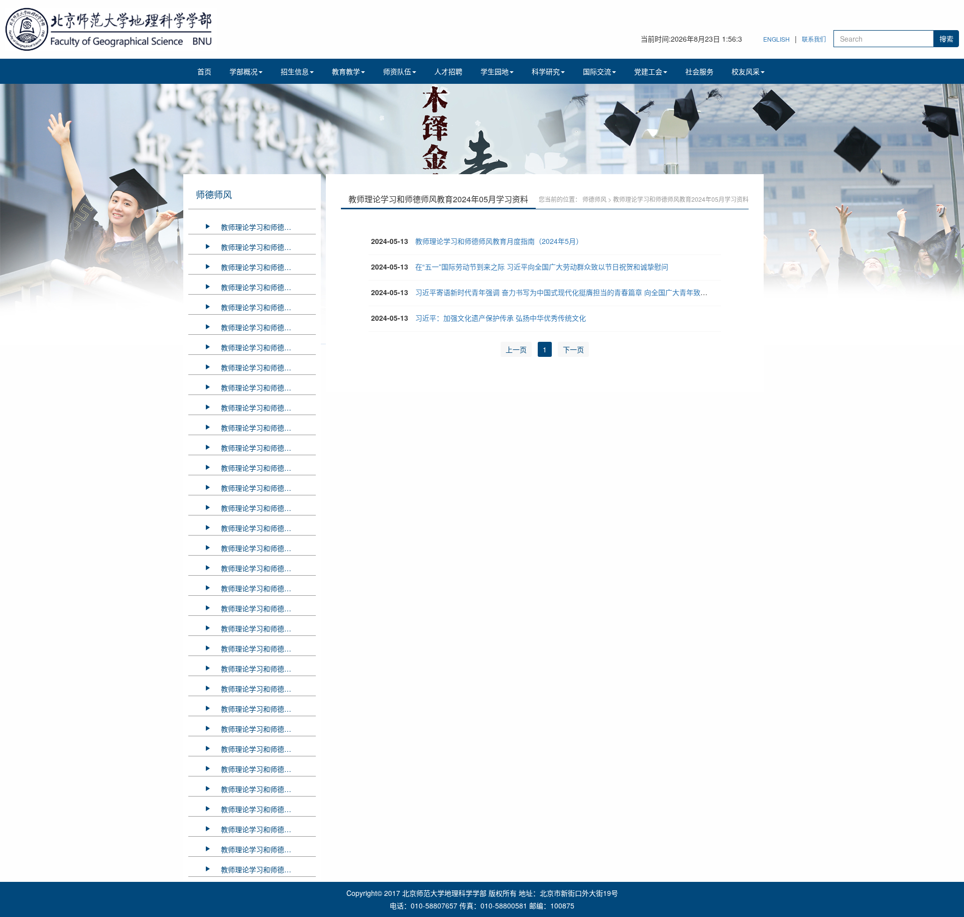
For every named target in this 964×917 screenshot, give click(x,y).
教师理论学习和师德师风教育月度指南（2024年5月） (499, 241)
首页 (204, 71)
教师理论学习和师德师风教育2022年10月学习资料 (268, 789)
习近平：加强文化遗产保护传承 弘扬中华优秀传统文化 (500, 318)
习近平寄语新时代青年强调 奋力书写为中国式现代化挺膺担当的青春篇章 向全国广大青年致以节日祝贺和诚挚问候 (593, 292)
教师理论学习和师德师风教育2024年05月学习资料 (268, 508)
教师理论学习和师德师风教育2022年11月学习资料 (268, 769)
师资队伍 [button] (397, 71)
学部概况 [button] (243, 71)
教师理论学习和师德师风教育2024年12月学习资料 (268, 387)
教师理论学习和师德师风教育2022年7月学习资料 (268, 829)
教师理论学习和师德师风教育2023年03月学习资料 (268, 689)
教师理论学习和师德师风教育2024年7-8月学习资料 (268, 468)
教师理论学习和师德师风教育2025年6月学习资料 (268, 327)
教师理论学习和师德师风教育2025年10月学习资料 (268, 267)
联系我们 (814, 39)
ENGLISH (776, 39)
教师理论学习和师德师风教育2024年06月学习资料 (268, 488)
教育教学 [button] (346, 71)
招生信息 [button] (295, 71)
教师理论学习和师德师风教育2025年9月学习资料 (268, 287)
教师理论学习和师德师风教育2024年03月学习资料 (268, 548)
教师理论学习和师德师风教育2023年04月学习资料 (268, 669)
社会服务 (699, 71)
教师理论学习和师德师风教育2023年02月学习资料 (268, 709)
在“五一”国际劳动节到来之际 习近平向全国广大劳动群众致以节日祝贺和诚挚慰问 (541, 266)
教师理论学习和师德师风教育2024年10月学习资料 (268, 428)
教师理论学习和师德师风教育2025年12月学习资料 (268, 247)
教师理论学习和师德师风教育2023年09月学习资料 (268, 588)
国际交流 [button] (597, 71)
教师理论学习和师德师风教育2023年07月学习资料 (268, 608)
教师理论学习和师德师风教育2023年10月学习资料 (268, 568)
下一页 (573, 349)
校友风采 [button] (746, 71)
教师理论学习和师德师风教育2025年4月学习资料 (268, 367)
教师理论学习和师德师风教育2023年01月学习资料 (268, 729)
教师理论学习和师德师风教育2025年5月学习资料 (268, 347)
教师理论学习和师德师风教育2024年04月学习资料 (268, 528)
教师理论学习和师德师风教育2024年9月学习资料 (268, 448)
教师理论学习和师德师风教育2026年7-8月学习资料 (268, 227)
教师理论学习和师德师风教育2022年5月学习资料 (268, 869)
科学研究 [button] (546, 71)
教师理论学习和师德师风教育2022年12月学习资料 (268, 749)
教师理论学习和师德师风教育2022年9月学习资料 (268, 809)
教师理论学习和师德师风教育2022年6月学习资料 (268, 849)
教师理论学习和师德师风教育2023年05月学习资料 (268, 648)
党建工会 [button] (648, 71)
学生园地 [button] (494, 71)
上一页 (516, 349)
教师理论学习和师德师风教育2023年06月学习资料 (268, 628)
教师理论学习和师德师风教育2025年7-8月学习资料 (268, 307)
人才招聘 (448, 71)
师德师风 (594, 199)
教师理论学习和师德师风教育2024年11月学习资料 (268, 408)
